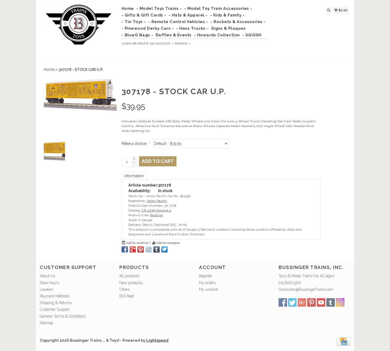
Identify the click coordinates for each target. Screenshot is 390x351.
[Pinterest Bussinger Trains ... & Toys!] (311, 302)
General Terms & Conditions (63, 316)
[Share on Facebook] (125, 249)
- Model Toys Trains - (159, 8)
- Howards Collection (217, 35)
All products (129, 276)
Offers (124, 289)
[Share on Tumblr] (156, 249)
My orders (207, 283)
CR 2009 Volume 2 (156, 210)
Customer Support (55, 309)
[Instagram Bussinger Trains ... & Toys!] (340, 302)
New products (130, 283)
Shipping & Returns (56, 303)
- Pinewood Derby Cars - (148, 28)
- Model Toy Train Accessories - (218, 8)
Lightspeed (157, 340)
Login (126, 43)
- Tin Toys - (134, 21)
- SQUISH (252, 35)
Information (134, 176)
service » (182, 43)
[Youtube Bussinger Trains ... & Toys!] (321, 302)
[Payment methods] (343, 341)
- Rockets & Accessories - (238, 21)
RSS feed (126, 296)
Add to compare (167, 243)
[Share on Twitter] (164, 249)
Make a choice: (135, 143)
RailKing (156, 215)
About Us (47, 276)
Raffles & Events (174, 35)
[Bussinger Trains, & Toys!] (79, 29)
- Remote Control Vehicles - (178, 21)
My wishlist (208, 289)
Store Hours (49, 283)
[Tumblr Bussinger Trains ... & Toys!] (330, 302)
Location (46, 289)
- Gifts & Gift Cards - (144, 15)
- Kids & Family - (227, 15)
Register (205, 276)
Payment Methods (55, 296)
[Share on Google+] (132, 249)
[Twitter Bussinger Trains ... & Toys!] (292, 302)
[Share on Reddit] (148, 249)
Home (128, 8)
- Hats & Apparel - (188, 15)
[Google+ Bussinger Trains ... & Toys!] (302, 302)
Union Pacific (157, 201)
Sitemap (46, 323)
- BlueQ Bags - (137, 35)
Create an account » (155, 43)
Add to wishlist (137, 243)
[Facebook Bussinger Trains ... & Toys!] (283, 302)
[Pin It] (140, 249)
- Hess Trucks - (192, 28)
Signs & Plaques (228, 28)
